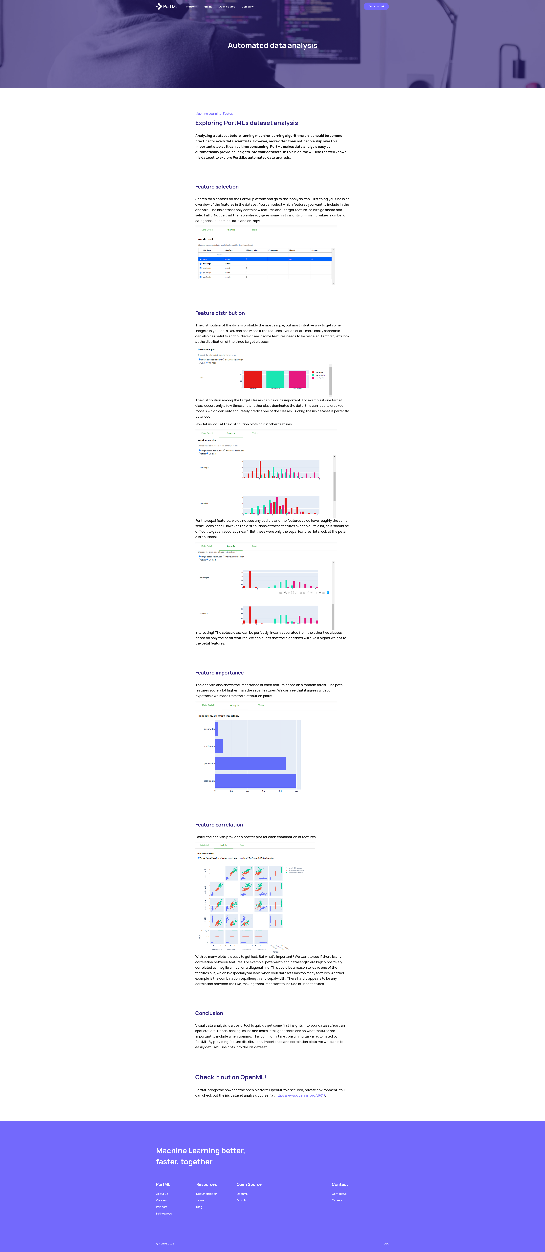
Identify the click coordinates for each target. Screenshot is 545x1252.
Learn (200, 1200)
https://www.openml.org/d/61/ (300, 1095)
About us (162, 1194)
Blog (199, 1207)
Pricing (208, 6)
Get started (376, 6)
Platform (191, 6)
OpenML (242, 1194)
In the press (164, 1213)
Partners (161, 1207)
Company (248, 6)
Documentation (206, 1194)
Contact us (339, 1194)
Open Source (227, 6)
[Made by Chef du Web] (386, 1244)
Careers (161, 1200)
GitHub (241, 1200)
